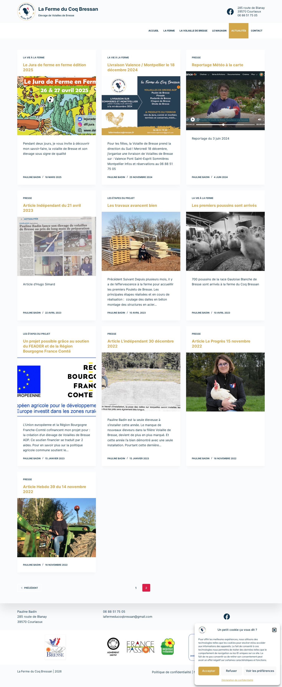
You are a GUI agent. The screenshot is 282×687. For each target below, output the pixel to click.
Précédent (31, 587)
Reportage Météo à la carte (217, 65)
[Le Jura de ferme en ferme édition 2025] (56, 105)
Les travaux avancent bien (132, 205)
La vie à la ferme (34, 57)
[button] (274, 630)
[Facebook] (230, 11)
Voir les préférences (260, 671)
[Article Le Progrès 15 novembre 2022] (225, 382)
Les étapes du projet (121, 198)
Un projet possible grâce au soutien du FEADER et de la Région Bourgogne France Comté (56, 346)
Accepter (208, 671)
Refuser (231, 671)
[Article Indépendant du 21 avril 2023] (56, 246)
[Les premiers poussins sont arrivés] (225, 241)
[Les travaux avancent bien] (141, 241)
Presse (196, 57)
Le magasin (219, 30)
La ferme (169, 30)
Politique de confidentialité (171, 672)
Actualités (238, 30)
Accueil (153, 30)
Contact (256, 30)
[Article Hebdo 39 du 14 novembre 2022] (56, 527)
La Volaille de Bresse (193, 30)
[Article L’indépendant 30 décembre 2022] (141, 382)
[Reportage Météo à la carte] (225, 100)
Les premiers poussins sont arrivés (224, 205)
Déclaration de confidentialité (237, 680)
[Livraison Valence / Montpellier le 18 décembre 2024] (141, 105)
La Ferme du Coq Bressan (68, 9)
